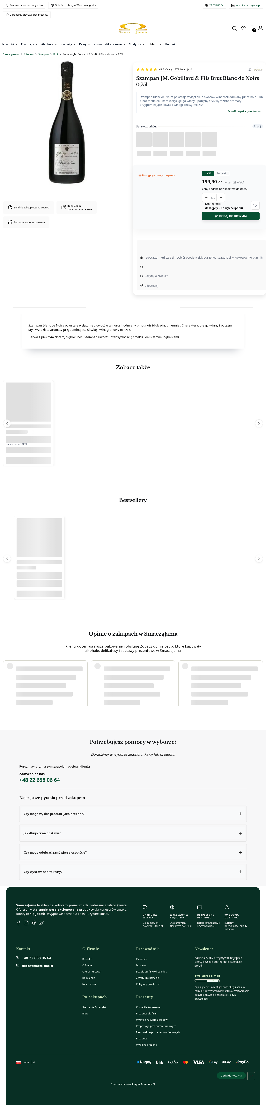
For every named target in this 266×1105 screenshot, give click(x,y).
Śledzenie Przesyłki (94, 1007)
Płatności (141, 959)
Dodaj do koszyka (233, 216)
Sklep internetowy (131, 1084)
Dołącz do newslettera (212, 981)
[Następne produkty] (259, 423)
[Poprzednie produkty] (7, 423)
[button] (255, 205)
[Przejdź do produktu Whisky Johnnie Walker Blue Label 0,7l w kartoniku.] (39, 556)
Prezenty (141, 1038)
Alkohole (29, 54)
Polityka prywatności (148, 984)
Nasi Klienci (89, 984)
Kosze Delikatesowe (148, 1007)
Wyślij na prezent (146, 1044)
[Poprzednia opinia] (7, 682)
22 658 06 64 (216, 5)
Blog (85, 1013)
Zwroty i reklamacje (147, 978)
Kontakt (87, 959)
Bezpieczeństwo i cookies (151, 971)
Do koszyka (28, 460)
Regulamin (88, 978)
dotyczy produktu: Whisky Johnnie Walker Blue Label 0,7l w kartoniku (53, 696)
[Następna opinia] (259, 682)
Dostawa (141, 965)
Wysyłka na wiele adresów (151, 1019)
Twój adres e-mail (207, 976)
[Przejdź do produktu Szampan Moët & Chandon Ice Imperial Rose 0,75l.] (28, 421)
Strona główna (11, 54)
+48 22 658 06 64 (39, 780)
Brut (55, 54)
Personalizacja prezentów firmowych (158, 1032)
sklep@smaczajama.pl (247, 5)
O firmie (87, 965)
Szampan (43, 54)
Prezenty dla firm (146, 1013)
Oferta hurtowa (91, 971)
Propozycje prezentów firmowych (156, 1026)
